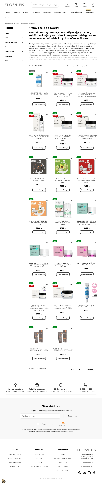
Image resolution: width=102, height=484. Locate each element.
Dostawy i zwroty (15, 454)
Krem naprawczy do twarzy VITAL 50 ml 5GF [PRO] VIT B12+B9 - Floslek (62, 94)
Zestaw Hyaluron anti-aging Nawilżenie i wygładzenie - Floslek (87, 180)
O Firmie (39, 462)
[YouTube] (84, 472)
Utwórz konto (63, 466)
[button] (76, 4)
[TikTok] (94, 472)
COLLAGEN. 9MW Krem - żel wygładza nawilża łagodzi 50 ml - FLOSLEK (39, 264)
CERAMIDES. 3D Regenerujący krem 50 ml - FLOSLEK (62, 264)
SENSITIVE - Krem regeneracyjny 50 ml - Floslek (63, 222)
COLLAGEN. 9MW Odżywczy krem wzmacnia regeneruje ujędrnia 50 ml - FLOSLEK (87, 222)
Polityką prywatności (65, 431)
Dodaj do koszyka (39, 104)
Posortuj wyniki (86, 66)
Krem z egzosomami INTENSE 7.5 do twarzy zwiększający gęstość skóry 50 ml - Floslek (39, 307)
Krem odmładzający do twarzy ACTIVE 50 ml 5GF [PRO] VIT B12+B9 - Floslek (87, 94)
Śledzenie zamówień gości (63, 458)
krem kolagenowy (75, 57)
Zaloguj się (63, 462)
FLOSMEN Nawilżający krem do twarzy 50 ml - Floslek (63, 350)
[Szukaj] (56, 5)
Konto (63, 454)
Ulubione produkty (62, 470)
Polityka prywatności (15, 458)
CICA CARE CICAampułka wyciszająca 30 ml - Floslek (39, 94)
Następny (91, 370)
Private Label (39, 454)
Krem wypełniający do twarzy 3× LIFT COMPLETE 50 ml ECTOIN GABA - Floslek (63, 137)
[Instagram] (89, 472)
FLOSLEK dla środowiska (39, 466)
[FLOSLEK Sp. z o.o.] (15, 5)
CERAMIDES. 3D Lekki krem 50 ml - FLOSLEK (87, 264)
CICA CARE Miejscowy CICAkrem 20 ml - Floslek (87, 306)
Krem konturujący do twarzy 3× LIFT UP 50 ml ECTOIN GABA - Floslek (87, 136)
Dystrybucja (39, 458)
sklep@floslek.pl (86, 466)
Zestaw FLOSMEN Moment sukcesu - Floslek (39, 180)
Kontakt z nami (15, 466)
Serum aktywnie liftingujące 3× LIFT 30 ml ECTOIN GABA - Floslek (39, 136)
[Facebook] (79, 472)
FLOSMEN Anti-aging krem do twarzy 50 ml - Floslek (39, 350)
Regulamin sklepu (15, 462)
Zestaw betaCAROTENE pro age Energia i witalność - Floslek (39, 222)
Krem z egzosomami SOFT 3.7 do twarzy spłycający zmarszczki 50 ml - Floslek (63, 306)
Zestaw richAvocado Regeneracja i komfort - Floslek (63, 180)
